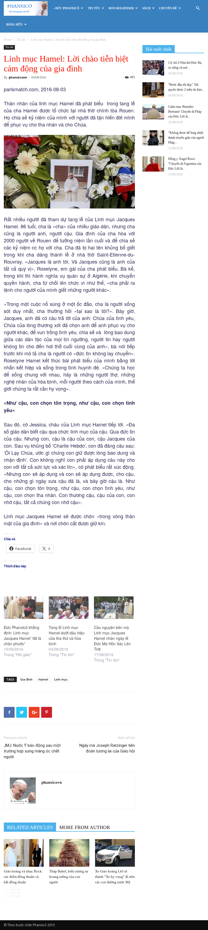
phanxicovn (18, 77)
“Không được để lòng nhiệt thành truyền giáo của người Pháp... (186, 137)
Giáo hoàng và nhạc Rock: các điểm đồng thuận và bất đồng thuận (23, 876)
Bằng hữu (14, 24)
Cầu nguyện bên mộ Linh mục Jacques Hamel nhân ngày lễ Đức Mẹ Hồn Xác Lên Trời (112, 638)
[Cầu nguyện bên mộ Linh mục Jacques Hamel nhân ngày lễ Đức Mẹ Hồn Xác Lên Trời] (114, 607)
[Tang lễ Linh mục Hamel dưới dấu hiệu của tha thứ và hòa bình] (68, 607)
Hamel (43, 679)
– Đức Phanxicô (66, 8)
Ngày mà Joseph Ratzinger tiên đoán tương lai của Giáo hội (107, 748)
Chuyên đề (168, 8)
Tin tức (94, 8)
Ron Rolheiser (121, 8)
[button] (197, 8)
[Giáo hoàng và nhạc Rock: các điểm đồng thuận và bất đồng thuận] (24, 852)
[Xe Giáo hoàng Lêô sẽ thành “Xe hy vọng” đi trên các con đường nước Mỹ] (115, 852)
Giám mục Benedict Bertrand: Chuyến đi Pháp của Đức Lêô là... (185, 111)
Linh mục (61, 679)
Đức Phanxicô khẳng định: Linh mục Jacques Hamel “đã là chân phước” (22, 635)
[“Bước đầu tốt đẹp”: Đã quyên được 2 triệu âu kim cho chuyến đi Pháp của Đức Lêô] (153, 89)
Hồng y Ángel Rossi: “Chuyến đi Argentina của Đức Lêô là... (184, 163)
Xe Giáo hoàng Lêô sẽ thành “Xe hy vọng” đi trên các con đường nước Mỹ (115, 876)
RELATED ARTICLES (30, 827)
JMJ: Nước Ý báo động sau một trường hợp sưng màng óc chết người (32, 751)
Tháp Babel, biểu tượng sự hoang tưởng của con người (68, 876)
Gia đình (26, 679)
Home (8, 40)
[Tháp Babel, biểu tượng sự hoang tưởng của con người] (69, 852)
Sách (146, 8)
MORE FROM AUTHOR (84, 827)
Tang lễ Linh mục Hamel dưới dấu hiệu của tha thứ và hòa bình (66, 635)
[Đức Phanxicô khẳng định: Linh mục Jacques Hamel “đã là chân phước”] (23, 607)
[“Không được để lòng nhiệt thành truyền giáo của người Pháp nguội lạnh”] (153, 137)
